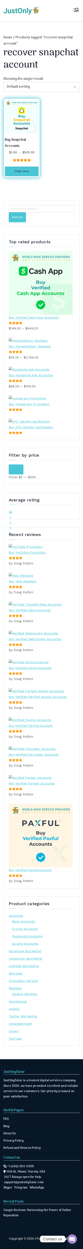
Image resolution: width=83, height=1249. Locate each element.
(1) (10, 512)
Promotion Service (23, 981)
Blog (6, 1126)
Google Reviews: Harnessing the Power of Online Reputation (37, 1213)
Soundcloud (18, 1001)
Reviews (15, 988)
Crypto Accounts (25, 929)
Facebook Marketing (25, 951)
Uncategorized (20, 1024)
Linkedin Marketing (24, 966)
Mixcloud (15, 973)
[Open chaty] (72, 1239)
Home (8, 37)
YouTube (15, 1039)
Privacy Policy (13, 1140)
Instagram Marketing (25, 959)
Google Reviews (24, 994)
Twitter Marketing (23, 1016)
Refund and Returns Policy (22, 1148)
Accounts (16, 916)
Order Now (21, 171)
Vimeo (14, 1031)
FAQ (6, 1119)
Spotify (14, 1009)
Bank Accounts (23, 921)
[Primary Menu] (76, 11)
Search (17, 217)
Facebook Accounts (27, 936)
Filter (16, 469)
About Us (9, 1133)
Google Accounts (25, 944)
